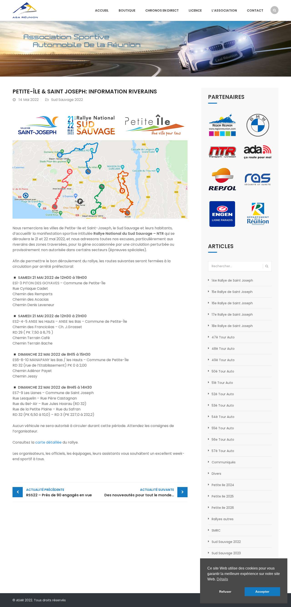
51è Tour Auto (222, 382)
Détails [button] (222, 579)
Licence (195, 10)
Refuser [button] (225, 591)
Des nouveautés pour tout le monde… (139, 492)
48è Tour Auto (223, 348)
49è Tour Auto (223, 360)
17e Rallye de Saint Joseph (232, 314)
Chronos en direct (162, 10)
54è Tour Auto (223, 417)
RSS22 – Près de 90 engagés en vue (59, 492)
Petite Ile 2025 (223, 496)
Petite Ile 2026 (223, 507)
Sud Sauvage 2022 (67, 99)
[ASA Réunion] (25, 9)
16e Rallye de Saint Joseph (232, 303)
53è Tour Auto (223, 405)
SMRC (216, 530)
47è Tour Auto (223, 337)
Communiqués (224, 462)
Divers (216, 473)
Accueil (102, 10)
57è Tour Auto (223, 451)
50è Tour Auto (223, 371)
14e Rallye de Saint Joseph (232, 280)
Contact (255, 10)
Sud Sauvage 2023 (226, 553)
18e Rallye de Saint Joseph (232, 326)
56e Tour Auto (223, 439)
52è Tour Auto (223, 394)
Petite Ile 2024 (223, 485)
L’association (224, 10)
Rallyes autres (222, 519)
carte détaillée (48, 442)
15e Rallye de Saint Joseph (232, 292)
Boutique (127, 10)
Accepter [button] (262, 591)
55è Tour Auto (223, 428)
